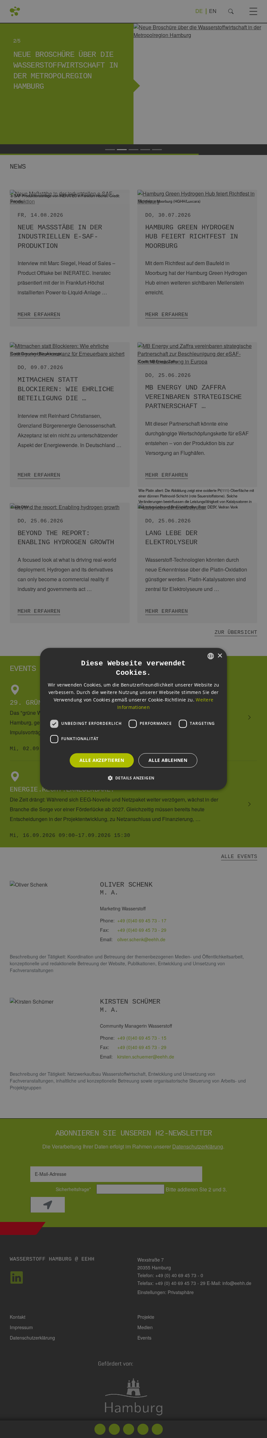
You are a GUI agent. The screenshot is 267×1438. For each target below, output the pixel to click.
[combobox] (210, 656)
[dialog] (133, 719)
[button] (134, 778)
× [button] (219, 655)
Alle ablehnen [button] (167, 760)
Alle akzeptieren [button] (101, 760)
